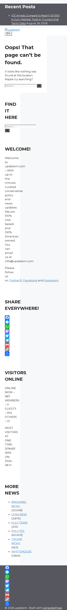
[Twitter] (10, 335)
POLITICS (17, 531)
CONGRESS (19, 514)
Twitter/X (15, 280)
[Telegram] (10, 340)
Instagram (51, 280)
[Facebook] (10, 317)
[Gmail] (10, 345)
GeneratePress (52, 608)
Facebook (30, 280)
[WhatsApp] (10, 326)
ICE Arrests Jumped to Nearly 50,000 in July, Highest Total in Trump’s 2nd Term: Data (35, 19)
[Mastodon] (10, 331)
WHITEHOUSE (21, 551)
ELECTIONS (19, 522)
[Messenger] (10, 322)
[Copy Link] (10, 349)
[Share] (10, 354)
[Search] (39, 85)
